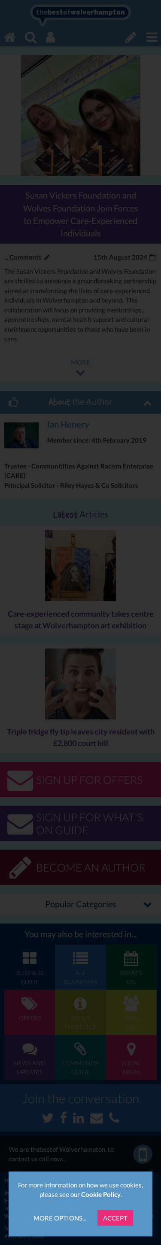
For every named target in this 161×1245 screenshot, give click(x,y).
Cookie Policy (101, 1194)
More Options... (59, 1218)
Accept (115, 1218)
